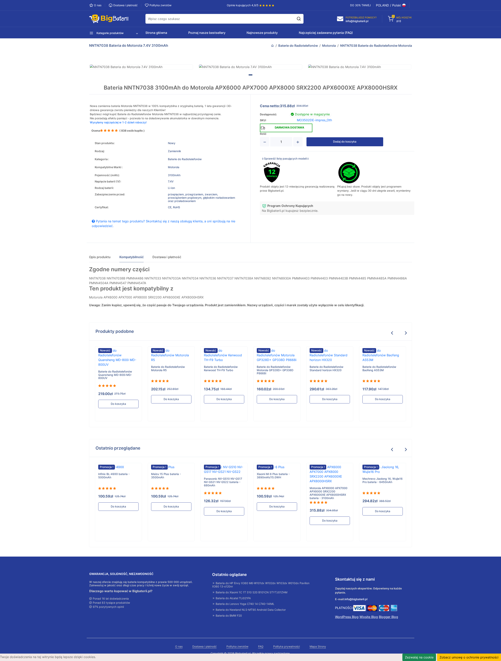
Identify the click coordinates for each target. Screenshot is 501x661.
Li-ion (171, 187)
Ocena (95, 130)
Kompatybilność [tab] (131, 257)
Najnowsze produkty (262, 33)
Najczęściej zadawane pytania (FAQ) (326, 33)
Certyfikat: (102, 207)
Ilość (263, 133)
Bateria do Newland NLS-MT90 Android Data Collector (250, 609)
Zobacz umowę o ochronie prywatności (469, 657)
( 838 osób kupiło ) (132, 130)
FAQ (260, 646)
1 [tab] (250, 74)
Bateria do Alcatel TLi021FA (233, 598)
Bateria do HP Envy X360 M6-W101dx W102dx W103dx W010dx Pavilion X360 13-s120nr (260, 585)
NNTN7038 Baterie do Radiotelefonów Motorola (376, 46)
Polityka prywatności (286, 646)
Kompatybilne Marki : (109, 167)
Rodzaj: (100, 151)
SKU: (263, 120)
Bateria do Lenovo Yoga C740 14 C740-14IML (244, 603)
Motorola (329, 46)
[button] (108, 33)
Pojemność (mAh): (107, 175)
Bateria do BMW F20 (228, 615)
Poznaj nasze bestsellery (206, 33)
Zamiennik (174, 151)
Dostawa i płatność (204, 646)
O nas (179, 646)
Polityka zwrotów (237, 646)
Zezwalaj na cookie (419, 657)
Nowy (171, 143)
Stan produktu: (105, 143)
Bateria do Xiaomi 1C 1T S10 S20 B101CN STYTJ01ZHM (251, 592)
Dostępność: (268, 114)
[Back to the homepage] (272, 45)
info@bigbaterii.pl (356, 599)
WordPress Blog (347, 617)
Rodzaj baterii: (104, 187)
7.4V (171, 181)
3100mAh (174, 175)
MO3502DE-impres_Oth (314, 120)
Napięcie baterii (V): (108, 181)
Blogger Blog (388, 617)
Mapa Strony (318, 646)
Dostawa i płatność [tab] (166, 257)
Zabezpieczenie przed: (110, 194)
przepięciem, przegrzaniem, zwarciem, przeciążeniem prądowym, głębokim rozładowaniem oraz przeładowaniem (201, 198)
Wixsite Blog (369, 617)
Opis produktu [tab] (100, 257)
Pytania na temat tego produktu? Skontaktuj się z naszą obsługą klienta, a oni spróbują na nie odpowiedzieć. (163, 223)
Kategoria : (102, 159)
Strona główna (156, 33)
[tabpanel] (141, 66)
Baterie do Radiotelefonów (298, 46)
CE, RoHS (174, 207)
